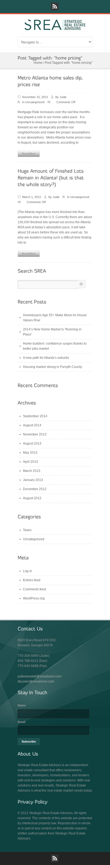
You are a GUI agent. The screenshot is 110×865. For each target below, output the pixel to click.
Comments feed (34, 589)
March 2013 (31, 471)
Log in (27, 571)
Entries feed (31, 580)
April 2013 (30, 462)
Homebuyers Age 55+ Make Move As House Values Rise (55, 317)
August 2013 (32, 443)
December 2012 (34, 489)
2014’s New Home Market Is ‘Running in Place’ (52, 331)
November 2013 (34, 434)
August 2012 (32, 498)
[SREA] (55, 28)
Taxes (27, 530)
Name (22, 705)
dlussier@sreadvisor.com (36, 681)
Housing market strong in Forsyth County (52, 367)
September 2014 (35, 416)
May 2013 (30, 452)
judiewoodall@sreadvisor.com (39, 676)
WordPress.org (34, 598)
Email (21, 722)
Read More (29, 153)
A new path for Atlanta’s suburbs (46, 358)
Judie (63, 97)
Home (38, 63)
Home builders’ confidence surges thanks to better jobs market (55, 346)
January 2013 (33, 480)
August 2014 (32, 425)
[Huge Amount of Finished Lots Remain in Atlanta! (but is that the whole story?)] (51, 178)
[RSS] (54, 6)
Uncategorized (34, 102)
